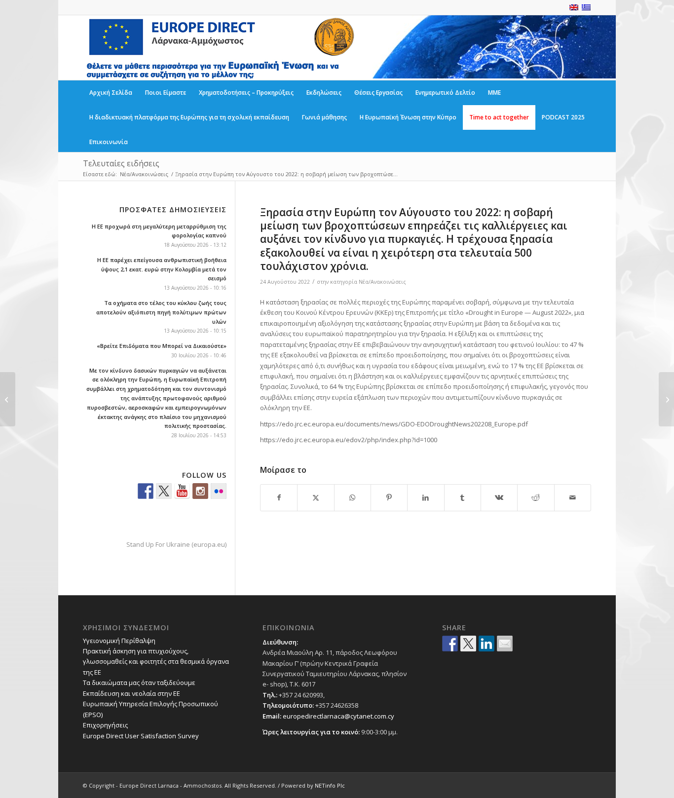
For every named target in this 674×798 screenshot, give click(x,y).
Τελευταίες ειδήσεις (121, 163)
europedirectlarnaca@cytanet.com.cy (338, 716)
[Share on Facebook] (279, 497)
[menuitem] (111, 92)
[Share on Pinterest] (389, 497)
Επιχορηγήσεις (105, 725)
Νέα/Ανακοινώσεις (382, 281)
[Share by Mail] (573, 497)
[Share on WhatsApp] (353, 497)
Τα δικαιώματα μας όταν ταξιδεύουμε (139, 682)
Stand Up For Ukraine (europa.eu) (176, 544)
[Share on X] (316, 497)
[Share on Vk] (499, 497)
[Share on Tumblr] (463, 497)
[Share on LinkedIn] (426, 497)
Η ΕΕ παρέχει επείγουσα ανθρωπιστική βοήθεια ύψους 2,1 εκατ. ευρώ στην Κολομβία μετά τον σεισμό (161, 269)
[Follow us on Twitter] (164, 491)
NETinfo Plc (330, 785)
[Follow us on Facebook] (145, 491)
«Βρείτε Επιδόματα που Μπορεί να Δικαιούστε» (161, 345)
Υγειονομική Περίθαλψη (119, 640)
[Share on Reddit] (536, 497)
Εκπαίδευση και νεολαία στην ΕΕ (131, 693)
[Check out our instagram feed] (200, 491)
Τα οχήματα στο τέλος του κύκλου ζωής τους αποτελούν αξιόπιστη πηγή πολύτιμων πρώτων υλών (161, 312)
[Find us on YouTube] (182, 491)
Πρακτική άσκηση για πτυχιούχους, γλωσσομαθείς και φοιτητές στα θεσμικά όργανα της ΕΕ (156, 661)
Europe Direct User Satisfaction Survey (141, 735)
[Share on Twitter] (468, 643)
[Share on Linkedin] (486, 643)
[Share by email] (505, 643)
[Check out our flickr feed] (218, 491)
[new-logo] (219, 47)
